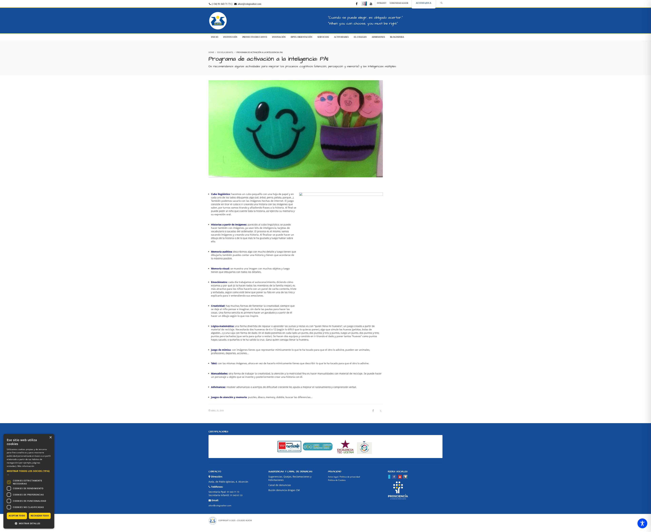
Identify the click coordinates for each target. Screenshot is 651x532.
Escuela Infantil (225, 52)
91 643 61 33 (236, 495)
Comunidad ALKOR (399, 3)
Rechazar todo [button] (40, 515)
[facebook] (357, 4)
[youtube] (371, 4)
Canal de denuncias (279, 485)
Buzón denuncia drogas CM (284, 490)
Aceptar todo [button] (17, 515)
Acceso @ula (423, 3)
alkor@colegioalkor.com (249, 4)
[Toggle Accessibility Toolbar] (642, 523)
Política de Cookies (337, 480)
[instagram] (364, 3)
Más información (25, 466)
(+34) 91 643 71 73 (221, 4)
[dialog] (28, 481)
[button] (29, 472)
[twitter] (389, 477)
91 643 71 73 (233, 492)
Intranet (381, 3)
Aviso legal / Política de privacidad (344, 476)
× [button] (50, 437)
